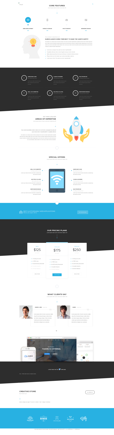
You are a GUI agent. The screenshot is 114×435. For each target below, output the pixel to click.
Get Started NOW (82, 212)
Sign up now (57, 274)
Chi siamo (50, 3)
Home (44, 3)
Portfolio (62, 3)
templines (63, 369)
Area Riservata (80, 3)
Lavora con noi (71, 3)
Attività (56, 3)
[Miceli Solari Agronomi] (21, 4)
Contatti (88, 3)
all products (90, 392)
